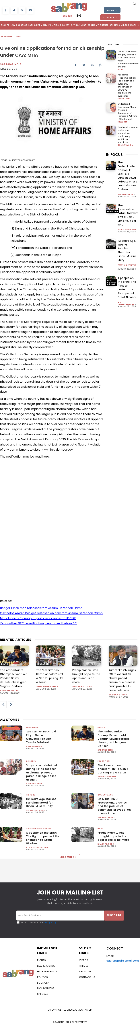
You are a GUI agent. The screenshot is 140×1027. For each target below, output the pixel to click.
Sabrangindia (10, 64)
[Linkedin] (92, 65)
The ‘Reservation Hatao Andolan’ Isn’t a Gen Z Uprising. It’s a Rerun (128, 215)
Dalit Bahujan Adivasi (111, 282)
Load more (67, 857)
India (18, 36)
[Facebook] (6, 10)
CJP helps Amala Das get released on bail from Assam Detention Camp (51, 613)
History (111, 247)
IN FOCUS (114, 154)
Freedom (6, 36)
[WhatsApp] (22, 10)
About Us (112, 10)
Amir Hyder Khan (127, 229)
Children (31, 761)
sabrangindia (125, 194)
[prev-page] (3, 704)
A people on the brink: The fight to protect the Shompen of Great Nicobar (127, 287)
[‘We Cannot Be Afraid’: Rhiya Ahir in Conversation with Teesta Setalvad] (11, 733)
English (67, 15)
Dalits (110, 168)
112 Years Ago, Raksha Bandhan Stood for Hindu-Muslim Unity (127, 250)
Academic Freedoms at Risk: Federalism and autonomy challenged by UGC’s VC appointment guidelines (127, 85)
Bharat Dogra (82, 686)
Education (124, 99)
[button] (134, 3)
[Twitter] (14, 10)
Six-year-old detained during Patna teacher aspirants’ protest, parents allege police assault (41, 772)
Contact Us (110, 17)
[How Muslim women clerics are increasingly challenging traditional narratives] (111, 130)
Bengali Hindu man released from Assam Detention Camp (41, 608)
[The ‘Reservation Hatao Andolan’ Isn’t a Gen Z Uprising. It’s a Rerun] (111, 208)
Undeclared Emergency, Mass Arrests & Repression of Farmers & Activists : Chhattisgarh (127, 111)
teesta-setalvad (127, 265)
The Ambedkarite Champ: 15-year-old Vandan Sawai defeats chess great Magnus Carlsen (127, 176)
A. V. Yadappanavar (126, 303)
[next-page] (11, 704)
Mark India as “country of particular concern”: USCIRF (38, 618)
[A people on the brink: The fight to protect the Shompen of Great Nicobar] (11, 834)
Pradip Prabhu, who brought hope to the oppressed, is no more (113, 836)
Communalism (125, 145)
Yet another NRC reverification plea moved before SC (38, 623)
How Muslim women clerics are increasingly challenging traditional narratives (128, 135)
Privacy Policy (49, 922)
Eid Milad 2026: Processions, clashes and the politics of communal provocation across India (114, 806)
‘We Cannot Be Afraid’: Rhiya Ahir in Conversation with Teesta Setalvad (41, 737)
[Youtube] (30, 10)
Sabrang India (34, 783)
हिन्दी (79, 15)
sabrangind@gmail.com (122, 960)
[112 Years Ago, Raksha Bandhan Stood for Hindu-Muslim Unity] (111, 244)
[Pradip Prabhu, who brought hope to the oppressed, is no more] (86, 655)
